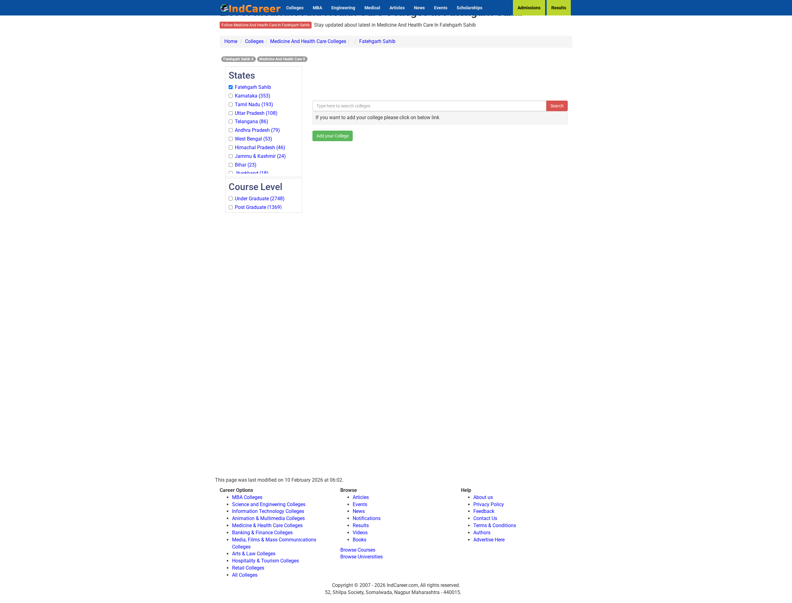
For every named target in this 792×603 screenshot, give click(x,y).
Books (359, 540)
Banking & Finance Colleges (262, 533)
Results (558, 7)
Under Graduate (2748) (260, 199)
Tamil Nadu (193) (254, 104)
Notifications (367, 518)
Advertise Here (489, 540)
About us (483, 497)
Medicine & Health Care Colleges (267, 525)
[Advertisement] (263, 306)
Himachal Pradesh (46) (260, 147)
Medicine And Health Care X (282, 59)
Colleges (294, 7)
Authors (481, 533)
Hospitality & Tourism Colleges (265, 561)
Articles (397, 7)
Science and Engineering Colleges (268, 504)
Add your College (332, 135)
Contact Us (485, 518)
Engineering (343, 7)
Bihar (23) (245, 165)
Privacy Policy (488, 504)
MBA (317, 7)
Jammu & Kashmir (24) (260, 156)
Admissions (529, 7)
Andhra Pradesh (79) (257, 130)
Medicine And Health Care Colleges (308, 41)
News (419, 7)
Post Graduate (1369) (258, 207)
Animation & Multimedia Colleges (268, 518)
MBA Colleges (247, 497)
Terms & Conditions (494, 525)
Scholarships (469, 7)
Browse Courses (357, 550)
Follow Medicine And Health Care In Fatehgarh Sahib (266, 25)
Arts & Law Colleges (253, 554)
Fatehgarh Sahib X (238, 59)
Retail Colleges (248, 568)
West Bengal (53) (253, 139)
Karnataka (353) (252, 96)
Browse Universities (361, 557)
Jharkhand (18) (252, 173)
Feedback (483, 511)
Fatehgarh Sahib (377, 41)
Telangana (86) (251, 121)
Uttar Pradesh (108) (256, 113)
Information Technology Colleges (268, 511)
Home (230, 41)
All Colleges (244, 575)
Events (440, 7)
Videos (360, 533)
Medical (372, 7)
